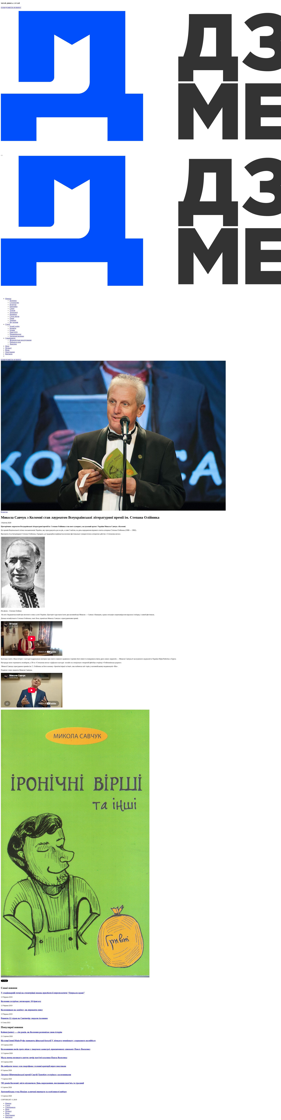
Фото (7, 346)
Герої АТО (14, 332)
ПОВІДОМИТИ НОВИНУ (11, 7)
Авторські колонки (17, 336)
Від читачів (14, 322)
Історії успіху (15, 326)
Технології (14, 312)
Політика (13, 301)
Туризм (12, 310)
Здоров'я (13, 320)
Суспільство (14, 302)
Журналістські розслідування (20, 340)
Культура (13, 304)
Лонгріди (13, 344)
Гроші (12, 318)
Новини (8, 299)
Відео (7, 350)
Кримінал (13, 314)
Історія (12, 330)
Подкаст (8, 348)
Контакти (8, 354)
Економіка (13, 306)
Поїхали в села (15, 342)
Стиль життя (14, 316)
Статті (7, 324)
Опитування (10, 352)
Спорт (12, 308)
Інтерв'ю (13, 328)
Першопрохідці (15, 334)
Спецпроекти (10, 338)
